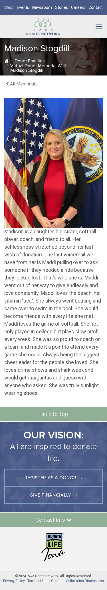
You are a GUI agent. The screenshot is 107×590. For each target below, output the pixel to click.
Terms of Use (38, 581)
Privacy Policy (14, 581)
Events (23, 7)
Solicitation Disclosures (85, 581)
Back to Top (53, 414)
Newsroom (42, 7)
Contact (95, 7)
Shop (9, 7)
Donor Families (30, 61)
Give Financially (51, 495)
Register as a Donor (51, 478)
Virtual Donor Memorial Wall (38, 66)
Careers (78, 7)
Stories (61, 7)
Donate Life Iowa (53, 547)
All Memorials (23, 84)
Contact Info (50, 519)
